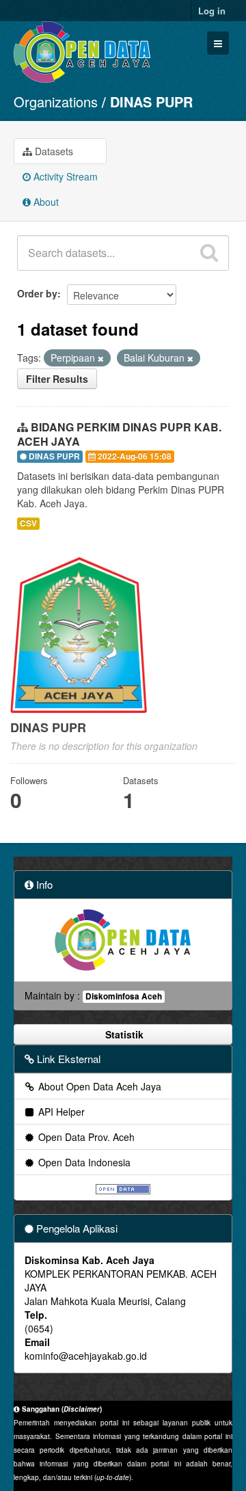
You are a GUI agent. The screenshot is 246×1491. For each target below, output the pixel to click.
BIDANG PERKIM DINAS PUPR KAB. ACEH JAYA (119, 434)
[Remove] (101, 358)
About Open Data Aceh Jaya (98, 1086)
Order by (37, 293)
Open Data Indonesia (83, 1162)
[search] (209, 253)
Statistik (123, 1034)
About (45, 202)
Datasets (52, 151)
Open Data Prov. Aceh (85, 1137)
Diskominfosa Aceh (123, 996)
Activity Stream (64, 176)
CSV (28, 523)
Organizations (56, 101)
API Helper (60, 1111)
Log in (212, 10)
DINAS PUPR (151, 101)
